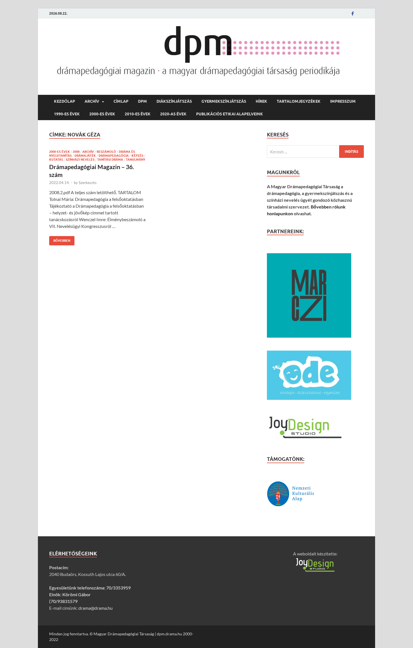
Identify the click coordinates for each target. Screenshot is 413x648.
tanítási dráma (110, 160)
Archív (92, 101)
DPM (142, 101)
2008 (76, 152)
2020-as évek (173, 114)
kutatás (56, 160)
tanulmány (135, 160)
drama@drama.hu (95, 608)
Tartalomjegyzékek (299, 101)
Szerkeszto (87, 182)
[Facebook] (352, 13)
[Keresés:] (315, 151)
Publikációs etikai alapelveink (229, 114)
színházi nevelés (80, 160)
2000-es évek (102, 114)
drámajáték (85, 156)
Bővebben (59, 239)
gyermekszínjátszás (223, 101)
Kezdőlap (64, 101)
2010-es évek (138, 114)
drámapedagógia (114, 156)
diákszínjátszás (174, 101)
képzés (137, 156)
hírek (261, 101)
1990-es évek (67, 114)
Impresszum (343, 101)
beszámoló (106, 152)
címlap (121, 101)
